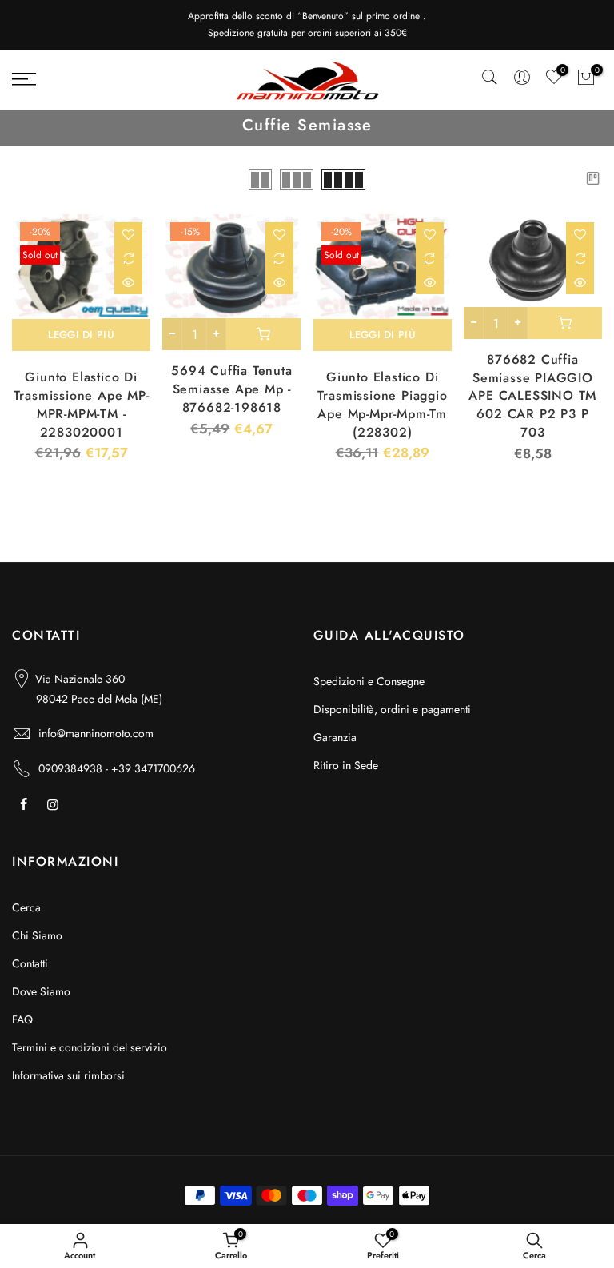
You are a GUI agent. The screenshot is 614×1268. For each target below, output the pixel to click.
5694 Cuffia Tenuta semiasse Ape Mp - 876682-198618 (231, 389)
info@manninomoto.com (96, 733)
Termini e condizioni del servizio (89, 1047)
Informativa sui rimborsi (68, 1075)
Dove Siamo (41, 991)
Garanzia (335, 737)
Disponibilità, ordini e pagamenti (392, 709)
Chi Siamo (37, 935)
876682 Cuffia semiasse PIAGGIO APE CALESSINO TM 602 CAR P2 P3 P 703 (532, 395)
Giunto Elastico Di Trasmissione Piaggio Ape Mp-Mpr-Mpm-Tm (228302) (382, 404)
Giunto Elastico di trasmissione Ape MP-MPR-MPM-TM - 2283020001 (82, 404)
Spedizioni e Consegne (369, 681)
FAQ (22, 1019)
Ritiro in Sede (345, 765)
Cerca (26, 907)
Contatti (30, 963)
